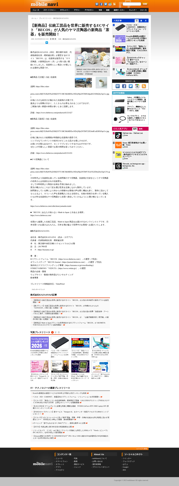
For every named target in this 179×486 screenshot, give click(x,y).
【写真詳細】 (89, 74)
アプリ (58, 467)
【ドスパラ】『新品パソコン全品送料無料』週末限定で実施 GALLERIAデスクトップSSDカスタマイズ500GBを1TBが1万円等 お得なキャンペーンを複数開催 (71, 401)
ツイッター (127, 458)
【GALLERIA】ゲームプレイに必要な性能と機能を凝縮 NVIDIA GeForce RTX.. (136, 72)
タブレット (60, 464)
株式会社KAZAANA (61, 18)
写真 (75, 458)
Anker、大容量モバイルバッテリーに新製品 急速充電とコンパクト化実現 (136, 100)
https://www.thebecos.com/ (40, 215)
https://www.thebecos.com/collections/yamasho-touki (50, 206)
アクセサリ (60, 470)
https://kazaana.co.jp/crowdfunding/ (79, 265)
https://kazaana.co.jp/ (46, 250)
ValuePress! (60, 284)
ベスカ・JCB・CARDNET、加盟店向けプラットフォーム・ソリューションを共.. (136, 28)
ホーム (34, 18)
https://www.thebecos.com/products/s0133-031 (54, 153)
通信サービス (79, 464)
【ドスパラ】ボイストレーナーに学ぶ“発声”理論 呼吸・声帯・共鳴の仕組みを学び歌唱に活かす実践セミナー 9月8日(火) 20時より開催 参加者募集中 (71, 419)
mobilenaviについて (99, 458)
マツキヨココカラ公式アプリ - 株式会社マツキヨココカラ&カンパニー (134, 154)
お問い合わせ (97, 461)
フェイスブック (129, 461)
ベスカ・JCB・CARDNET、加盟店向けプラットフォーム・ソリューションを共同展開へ (66, 397)
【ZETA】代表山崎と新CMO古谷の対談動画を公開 (52, 427)
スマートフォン (62, 461)
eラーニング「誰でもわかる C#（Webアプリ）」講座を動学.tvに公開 (100, 376)
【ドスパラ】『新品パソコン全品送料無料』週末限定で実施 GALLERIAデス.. (136, 49)
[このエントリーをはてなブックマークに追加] (47, 43)
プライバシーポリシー (100, 467)
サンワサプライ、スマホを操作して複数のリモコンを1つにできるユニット (136, 119)
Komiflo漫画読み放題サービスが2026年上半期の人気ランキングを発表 (39, 353)
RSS (124, 470)
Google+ (126, 467)
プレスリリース (45, 18)
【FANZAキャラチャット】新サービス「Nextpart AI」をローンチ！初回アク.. (136, 61)
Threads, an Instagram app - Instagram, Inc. (133, 165)
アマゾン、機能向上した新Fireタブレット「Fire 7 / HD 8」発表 (136, 109)
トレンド (77, 467)
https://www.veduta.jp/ (67, 268)
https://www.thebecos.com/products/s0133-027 (54, 113)
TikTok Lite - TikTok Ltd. (132, 133)
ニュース (59, 458)
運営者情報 (96, 464)
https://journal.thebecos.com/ (73, 262)
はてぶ (125, 464)
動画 (75, 461)
